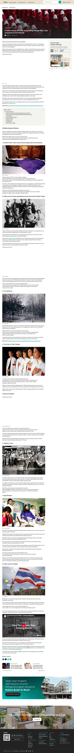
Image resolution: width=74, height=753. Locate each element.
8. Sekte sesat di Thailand (10, 122)
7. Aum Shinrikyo (9, 121)
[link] (62, 50)
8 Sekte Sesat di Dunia (9, 111)
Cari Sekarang (37, 719)
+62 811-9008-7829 (65, 734)
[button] (66, 2)
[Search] (59, 2)
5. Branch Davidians (9, 118)
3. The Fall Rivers (9, 115)
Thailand (16, 598)
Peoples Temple (12, 238)
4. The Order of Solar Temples (11, 117)
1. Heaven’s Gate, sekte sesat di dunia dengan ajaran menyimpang (18, 113)
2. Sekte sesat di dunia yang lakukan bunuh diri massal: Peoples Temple (19, 114)
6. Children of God (9, 120)
